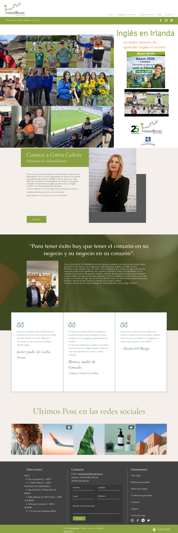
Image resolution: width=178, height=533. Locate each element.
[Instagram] (132, 520)
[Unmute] (133, 113)
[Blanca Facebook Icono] (160, 20)
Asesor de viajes (138, 515)
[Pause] (128, 113)
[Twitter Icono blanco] (171, 20)
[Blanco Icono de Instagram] (166, 20)
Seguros (134, 508)
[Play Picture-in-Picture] (160, 113)
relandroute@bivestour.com (90, 474)
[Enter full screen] (165, 113)
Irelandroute (74, 528)
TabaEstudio (68, 531)
